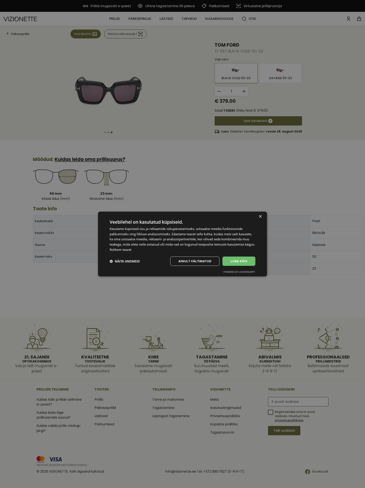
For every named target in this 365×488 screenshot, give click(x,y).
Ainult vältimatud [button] (194, 261)
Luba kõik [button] (238, 261)
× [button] (260, 216)
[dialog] (182, 244)
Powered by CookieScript (239, 271)
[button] (125, 261)
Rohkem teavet (120, 249)
